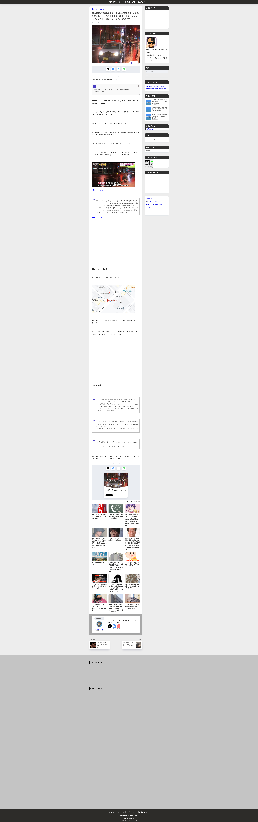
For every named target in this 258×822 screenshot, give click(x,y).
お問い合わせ (150, 129)
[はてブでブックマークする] (118, 69)
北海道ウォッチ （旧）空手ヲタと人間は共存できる (129, 2)
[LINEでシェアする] (124, 69)
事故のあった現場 (99, 91)
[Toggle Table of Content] (136, 86)
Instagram (119, 628)
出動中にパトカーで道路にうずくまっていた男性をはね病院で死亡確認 (112, 89)
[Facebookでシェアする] (113, 69)
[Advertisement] (116, 234)
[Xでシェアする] (108, 69)
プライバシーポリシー (129, 818)
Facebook (114, 628)
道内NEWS (137, 501)
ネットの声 (97, 93)
